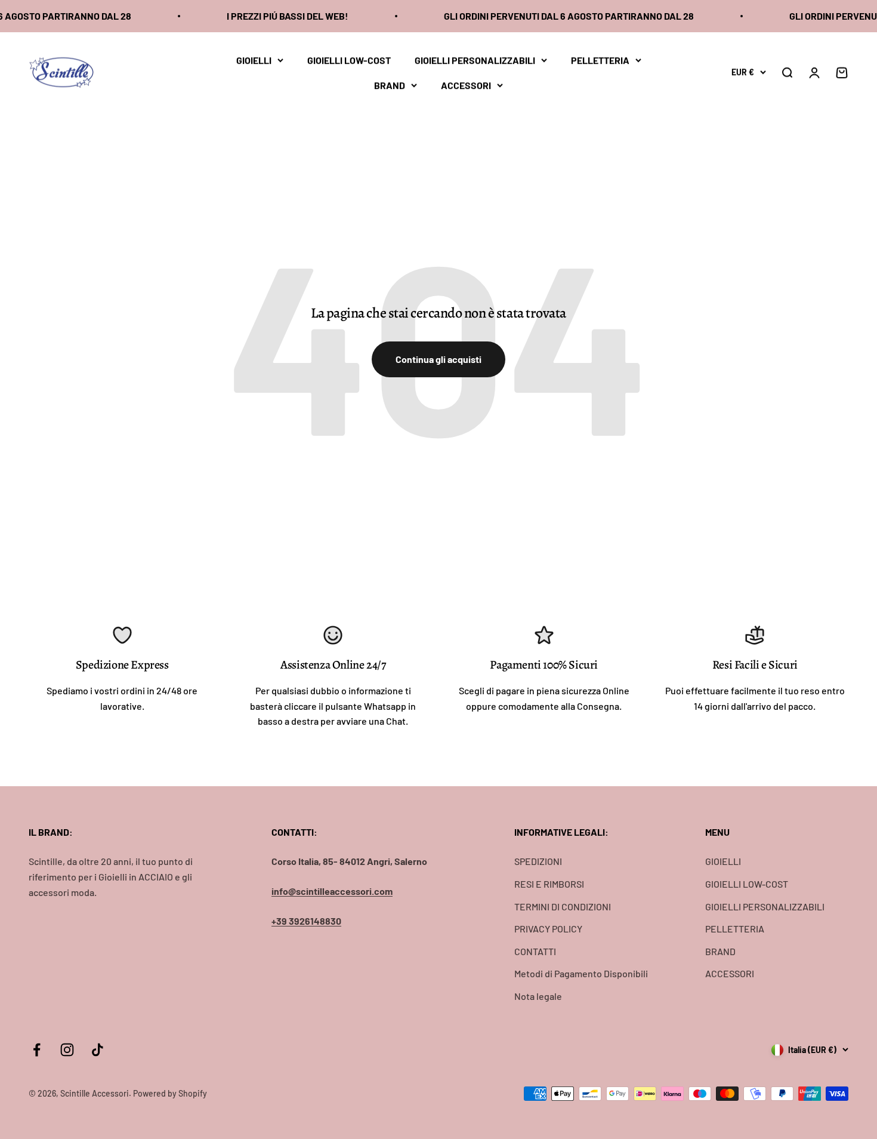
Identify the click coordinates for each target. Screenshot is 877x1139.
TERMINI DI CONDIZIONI (562, 906)
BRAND (389, 84)
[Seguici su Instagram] (67, 1050)
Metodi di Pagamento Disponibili (581, 973)
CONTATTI (535, 951)
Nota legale (538, 996)
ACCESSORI (466, 84)
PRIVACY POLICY (548, 928)
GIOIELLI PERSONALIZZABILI (475, 60)
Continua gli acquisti (438, 359)
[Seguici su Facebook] (37, 1050)
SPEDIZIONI (538, 861)
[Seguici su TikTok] (97, 1050)
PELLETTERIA (600, 60)
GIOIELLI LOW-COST (349, 60)
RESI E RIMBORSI (549, 883)
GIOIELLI (253, 60)
